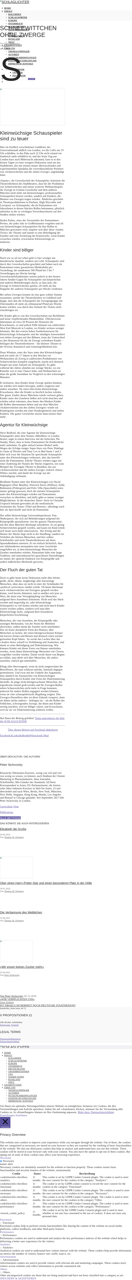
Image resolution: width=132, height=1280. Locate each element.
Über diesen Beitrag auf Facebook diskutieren (33, 729)
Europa (12, 20)
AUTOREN (13, 1093)
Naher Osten (16, 1076)
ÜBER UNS (9, 1087)
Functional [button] (5, 1219)
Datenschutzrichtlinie (9, 1041)
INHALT (8, 11)
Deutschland (16, 1068)
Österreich (15, 23)
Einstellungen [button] (7, 1115)
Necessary (8, 1160)
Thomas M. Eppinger (14, 837)
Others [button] (3, 1269)
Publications (6, 812)
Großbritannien (18, 1071)
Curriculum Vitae (9, 806)
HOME (7, 8)
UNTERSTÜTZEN (13, 1085)
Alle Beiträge (10, 817)
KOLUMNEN (14, 14)
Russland (14, 1079)
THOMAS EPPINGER (18, 1090)
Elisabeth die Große (13, 829)
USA (10, 1074)
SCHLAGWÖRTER (17, 17)
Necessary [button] (5, 1157)
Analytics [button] (5, 1244)
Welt (11, 1082)
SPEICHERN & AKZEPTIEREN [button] (18, 1278)
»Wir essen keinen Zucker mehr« (22, 967)
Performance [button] (7, 1232)
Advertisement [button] (8, 1256)
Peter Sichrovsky (12, 43)
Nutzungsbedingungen (10, 1039)
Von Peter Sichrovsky (11, 996)
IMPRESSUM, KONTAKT (20, 1101)
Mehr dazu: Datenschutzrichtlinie (96, 1112)
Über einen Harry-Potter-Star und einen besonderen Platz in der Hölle (46, 883)
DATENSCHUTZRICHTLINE (22, 1098)
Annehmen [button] (21, 1115)
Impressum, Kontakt (9, 1025)
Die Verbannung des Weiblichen (21, 912)
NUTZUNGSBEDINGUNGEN (22, 1095)
